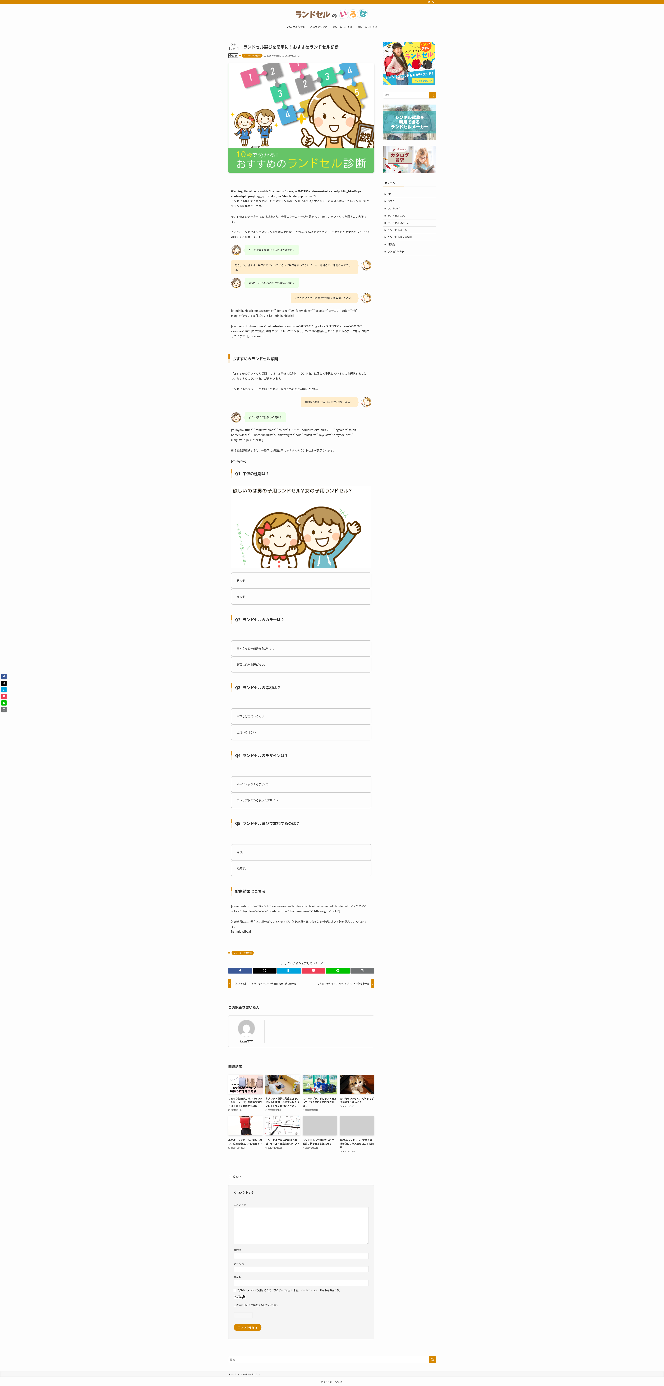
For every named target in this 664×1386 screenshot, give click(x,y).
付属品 (391, 244)
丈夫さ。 (242, 868)
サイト (237, 1277)
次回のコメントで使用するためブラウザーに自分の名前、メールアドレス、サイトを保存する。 (289, 1290)
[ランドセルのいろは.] (332, 14)
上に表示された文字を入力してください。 (257, 1305)
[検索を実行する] (432, 95)
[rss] (429, 2)
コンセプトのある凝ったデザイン (257, 800)
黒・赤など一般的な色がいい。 (256, 648)
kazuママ (246, 1041)
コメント (240, 1204)
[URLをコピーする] (362, 971)
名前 (238, 1250)
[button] (240, 971)
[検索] (433, 2)
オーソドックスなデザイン (253, 784)
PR (389, 194)
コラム (391, 201)
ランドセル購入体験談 (400, 237)
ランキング (394, 208)
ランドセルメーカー (398, 230)
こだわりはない (246, 732)
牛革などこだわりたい (250, 716)
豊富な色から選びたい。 (252, 664)
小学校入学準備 (396, 251)
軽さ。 (241, 852)
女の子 (241, 596)
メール (239, 1263)
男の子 (241, 580)
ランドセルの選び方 (252, 55)
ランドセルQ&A (396, 215)
